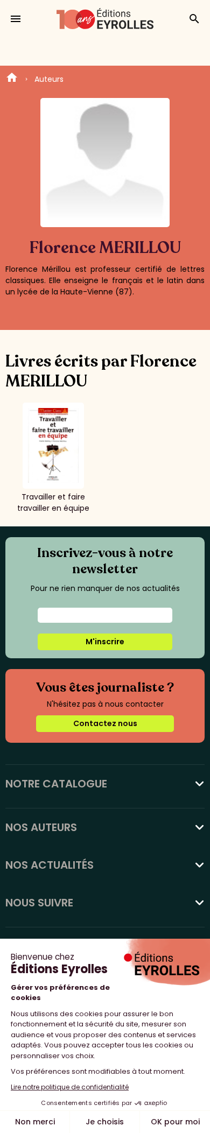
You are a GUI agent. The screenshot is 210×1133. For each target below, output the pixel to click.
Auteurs (49, 79)
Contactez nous (105, 723)
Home (11, 79)
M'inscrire (105, 641)
